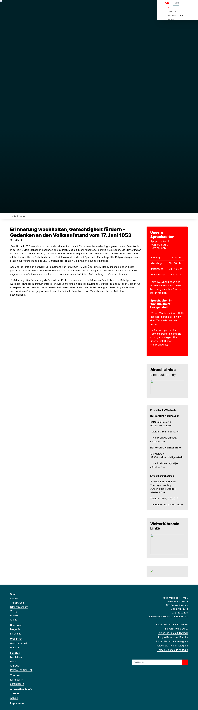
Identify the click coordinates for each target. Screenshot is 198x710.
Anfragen (15, 665)
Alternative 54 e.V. (21, 689)
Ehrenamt (15, 633)
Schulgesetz (17, 683)
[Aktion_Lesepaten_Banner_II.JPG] (167, 544)
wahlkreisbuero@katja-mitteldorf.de (168, 616)
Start (16, 216)
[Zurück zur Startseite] (10, 216)
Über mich (16, 625)
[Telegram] (33, 6)
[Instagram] (29, 6)
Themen (15, 675)
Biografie (15, 629)
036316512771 (179, 608)
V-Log (170, 19)
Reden (13, 661)
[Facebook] (11, 6)
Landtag (15, 653)
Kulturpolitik (16, 679)
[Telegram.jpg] (167, 386)
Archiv (13, 619)
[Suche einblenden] (184, 5)
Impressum (17, 703)
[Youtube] (38, 6)
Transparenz (173, 11)
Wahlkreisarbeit (18, 643)
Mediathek (16, 657)
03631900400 (180, 612)
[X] (16, 6)
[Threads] (20, 6)
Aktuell (23, 216)
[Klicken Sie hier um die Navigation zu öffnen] (192, 5)
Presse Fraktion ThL (21, 670)
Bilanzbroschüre (175, 15)
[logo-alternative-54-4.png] (167, 571)
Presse (14, 615)
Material (14, 647)
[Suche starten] (185, 662)
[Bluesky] (24, 6)
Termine (15, 693)
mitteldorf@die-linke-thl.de (167, 504)
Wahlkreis (16, 639)
